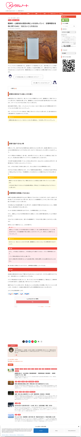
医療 (36, 13)
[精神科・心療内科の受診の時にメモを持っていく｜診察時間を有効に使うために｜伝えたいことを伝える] (29, 341)
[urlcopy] (41, 341)
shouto (42, 306)
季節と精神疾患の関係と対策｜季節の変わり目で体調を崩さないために (32, 384)
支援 (71, 36)
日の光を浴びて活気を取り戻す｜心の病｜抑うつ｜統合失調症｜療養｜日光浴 (33, 405)
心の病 (28, 13)
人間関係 (73, 36)
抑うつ (64, 36)
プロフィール (52, 13)
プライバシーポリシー (5, 434)
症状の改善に (68, 37)
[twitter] (23, 341)
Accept (41, 430)
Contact (61, 13)
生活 (44, 13)
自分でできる (20, 361)
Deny (56, 430)
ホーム (20, 13)
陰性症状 (71, 42)
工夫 (13, 361)
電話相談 (72, 43)
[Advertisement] (32, 132)
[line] (35, 341)
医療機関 (10, 361)
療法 (65, 39)
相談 (62, 36)
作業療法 (62, 39)
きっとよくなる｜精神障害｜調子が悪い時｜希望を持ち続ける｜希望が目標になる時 (35, 417)
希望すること (68, 36)
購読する (65, 16)
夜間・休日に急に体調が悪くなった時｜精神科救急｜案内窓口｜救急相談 (32, 394)
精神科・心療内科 (15, 359)
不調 (71, 46)
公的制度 (65, 40)
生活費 (68, 43)
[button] (78, 426)
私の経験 (16, 361)
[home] (16, 355)
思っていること (64, 43)
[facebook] (26, 341)
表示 (15, 88)
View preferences (71, 430)
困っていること (71, 39)
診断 (64, 37)
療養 (69, 43)
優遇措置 (68, 40)
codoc (49, 306)
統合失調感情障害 (73, 37)
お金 (71, 40)
